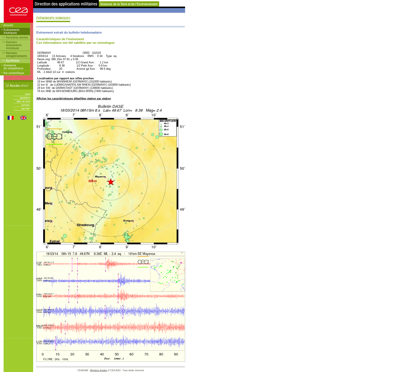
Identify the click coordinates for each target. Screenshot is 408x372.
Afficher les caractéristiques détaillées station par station (73, 98)
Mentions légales (98, 370)
